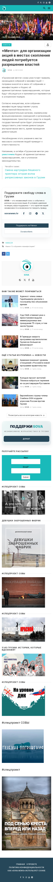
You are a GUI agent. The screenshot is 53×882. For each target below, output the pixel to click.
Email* (26, 467)
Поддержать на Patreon (26, 225)
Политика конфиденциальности (26, 867)
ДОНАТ (26, 439)
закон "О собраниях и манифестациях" (21, 246)
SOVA (10, 70)
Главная (20, 864)
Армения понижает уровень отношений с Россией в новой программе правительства (35, 363)
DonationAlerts (26, 232)
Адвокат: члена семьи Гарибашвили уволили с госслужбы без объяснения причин (33, 300)
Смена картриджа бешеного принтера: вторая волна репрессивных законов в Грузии (25, 174)
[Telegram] (36, 213)
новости (6, 44)
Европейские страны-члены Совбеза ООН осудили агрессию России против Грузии (34, 399)
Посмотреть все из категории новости (25, 415)
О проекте (31, 864)
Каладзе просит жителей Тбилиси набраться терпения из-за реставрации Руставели (35, 380)
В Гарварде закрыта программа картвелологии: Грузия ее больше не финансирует (33, 341)
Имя (26, 458)
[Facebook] (23, 213)
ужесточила (8, 154)
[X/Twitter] (43, 213)
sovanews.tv (11, 213)
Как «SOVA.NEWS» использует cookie (26, 871)
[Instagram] (30, 213)
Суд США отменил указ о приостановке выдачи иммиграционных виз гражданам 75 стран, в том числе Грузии (33, 320)
